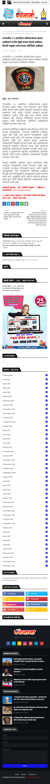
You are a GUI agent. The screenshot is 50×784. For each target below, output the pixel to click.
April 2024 (25, 494)
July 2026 (25, 379)
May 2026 (25, 388)
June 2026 (25, 384)
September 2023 (25, 523)
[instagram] (13, 604)
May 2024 (25, 489)
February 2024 (25, 502)
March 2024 (25, 498)
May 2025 (25, 439)
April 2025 (25, 443)
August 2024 (25, 477)
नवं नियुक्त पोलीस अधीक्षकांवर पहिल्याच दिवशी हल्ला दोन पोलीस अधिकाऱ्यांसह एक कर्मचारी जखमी (29, 718)
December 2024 (25, 460)
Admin (6, 51)
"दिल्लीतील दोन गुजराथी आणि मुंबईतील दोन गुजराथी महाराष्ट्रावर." (28, 670)
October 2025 (25, 417)
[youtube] (13, 610)
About (24, 774)
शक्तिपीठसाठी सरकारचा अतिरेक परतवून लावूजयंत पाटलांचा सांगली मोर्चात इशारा (30, 681)
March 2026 (25, 396)
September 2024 (25, 473)
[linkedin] (36, 643)
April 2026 (25, 392)
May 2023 (25, 540)
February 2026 (25, 401)
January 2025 (25, 456)
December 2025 (25, 409)
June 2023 (25, 536)
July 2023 (25, 532)
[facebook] (13, 594)
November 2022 (25, 566)
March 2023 (25, 549)
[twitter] (37, 594)
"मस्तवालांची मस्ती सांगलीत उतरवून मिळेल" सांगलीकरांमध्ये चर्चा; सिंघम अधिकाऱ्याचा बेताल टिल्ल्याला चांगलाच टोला (30, 698)
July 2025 (25, 430)
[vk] (37, 604)
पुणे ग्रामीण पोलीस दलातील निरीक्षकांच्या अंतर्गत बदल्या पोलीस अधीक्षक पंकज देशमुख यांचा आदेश (31, 708)
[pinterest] (37, 599)
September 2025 (25, 422)
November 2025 (25, 413)
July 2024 (25, 481)
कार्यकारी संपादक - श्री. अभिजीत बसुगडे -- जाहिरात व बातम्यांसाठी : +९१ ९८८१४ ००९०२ (23, 188)
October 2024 (25, 468)
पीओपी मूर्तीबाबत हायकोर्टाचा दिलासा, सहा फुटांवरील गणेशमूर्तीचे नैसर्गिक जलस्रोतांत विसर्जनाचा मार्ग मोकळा (29, 660)
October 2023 (25, 519)
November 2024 (25, 464)
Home (4, 31)
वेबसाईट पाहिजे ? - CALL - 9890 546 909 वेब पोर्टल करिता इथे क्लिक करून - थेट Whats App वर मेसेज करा (13, 288)
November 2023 (25, 515)
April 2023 (25, 545)
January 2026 (25, 405)
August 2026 (25, 375)
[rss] (13, 599)
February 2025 (25, 451)
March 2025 (25, 447)
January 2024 (25, 506)
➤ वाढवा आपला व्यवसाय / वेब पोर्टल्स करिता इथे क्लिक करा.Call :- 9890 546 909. (23, 196)
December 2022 (25, 561)
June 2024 (25, 485)
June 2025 (25, 434)
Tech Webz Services (33, 777)
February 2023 (25, 553)
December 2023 (25, 511)
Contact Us (32, 774)
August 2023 (25, 528)
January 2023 (25, 557)
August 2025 (25, 426)
